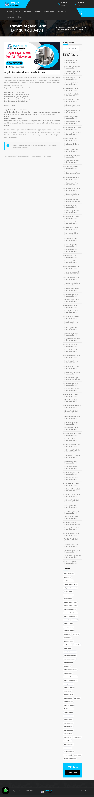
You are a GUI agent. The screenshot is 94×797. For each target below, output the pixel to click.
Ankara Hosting (85, 791)
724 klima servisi (68, 709)
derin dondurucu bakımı (23, 156)
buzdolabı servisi (68, 580)
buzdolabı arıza (68, 598)
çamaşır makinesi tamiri (70, 602)
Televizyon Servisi (49, 11)
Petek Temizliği (68, 755)
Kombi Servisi (10, 17)
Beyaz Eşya (27, 11)
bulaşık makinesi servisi (70, 588)
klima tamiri (67, 634)
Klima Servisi (62, 11)
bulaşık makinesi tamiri (70, 609)
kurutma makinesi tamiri (70, 613)
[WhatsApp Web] (5, 790)
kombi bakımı (77, 645)
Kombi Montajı (68, 741)
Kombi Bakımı (77, 737)
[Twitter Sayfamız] (85, 11)
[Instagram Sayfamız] (85, 14)
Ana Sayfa (9, 11)
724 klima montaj (68, 716)
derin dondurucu (47, 156)
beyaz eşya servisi (69, 573)
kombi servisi (67, 648)
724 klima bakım (68, 712)
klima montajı (67, 637)
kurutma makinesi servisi (70, 616)
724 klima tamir (68, 719)
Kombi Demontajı (68, 744)
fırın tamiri (66, 620)
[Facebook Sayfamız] (81, 11)
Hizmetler (17, 11)
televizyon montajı (69, 630)
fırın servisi (75, 620)
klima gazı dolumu (68, 641)
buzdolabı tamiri (68, 591)
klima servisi (67, 577)
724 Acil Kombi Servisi (70, 758)
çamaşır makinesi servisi (70, 584)
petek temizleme (68, 701)
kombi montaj (67, 645)
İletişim (20, 17)
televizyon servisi (68, 627)
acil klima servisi (68, 723)
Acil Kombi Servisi (69, 751)
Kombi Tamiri (67, 748)
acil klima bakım (68, 726)
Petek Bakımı (77, 755)
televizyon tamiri (68, 623)
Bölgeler (37, 11)
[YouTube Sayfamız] (81, 14)
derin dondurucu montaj (10, 156)
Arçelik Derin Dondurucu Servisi (74, 27)
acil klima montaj (68, 730)
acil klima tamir (68, 733)
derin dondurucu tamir (36, 156)
